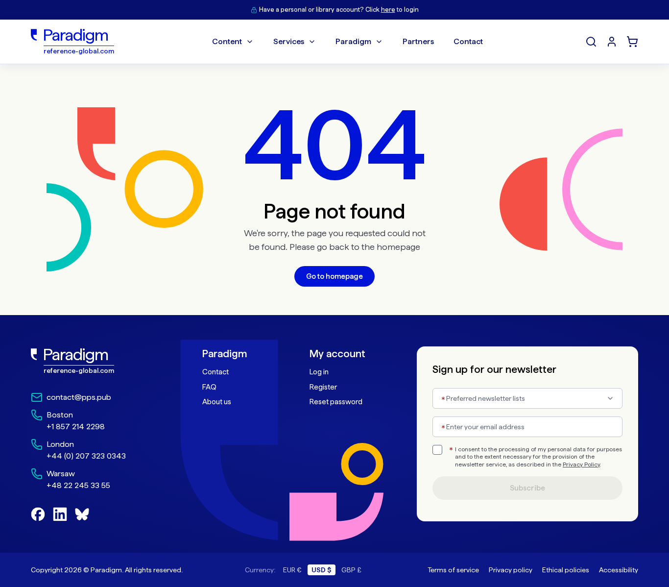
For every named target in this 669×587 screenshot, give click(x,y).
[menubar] (347, 42)
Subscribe (527, 488)
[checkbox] (437, 450)
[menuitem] (612, 42)
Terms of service (453, 570)
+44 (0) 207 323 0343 (86, 456)
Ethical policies (565, 570)
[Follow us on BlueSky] (82, 514)
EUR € (292, 570)
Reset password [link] (336, 401)
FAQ (209, 387)
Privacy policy (510, 570)
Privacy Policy (581, 464)
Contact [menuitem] (468, 41)
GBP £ (351, 570)
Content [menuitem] (227, 41)
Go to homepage (334, 276)
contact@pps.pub (79, 397)
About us (216, 401)
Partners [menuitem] (418, 41)
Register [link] (323, 387)
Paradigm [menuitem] (353, 41)
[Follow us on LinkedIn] (60, 514)
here (388, 9)
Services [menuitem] (288, 41)
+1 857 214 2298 (76, 426)
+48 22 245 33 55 (78, 485)
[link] (95, 361)
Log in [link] (319, 371)
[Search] (591, 42)
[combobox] (527, 398)
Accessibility (618, 570)
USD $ (321, 570)
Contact (215, 371)
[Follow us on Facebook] (38, 514)
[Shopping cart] (632, 42)
